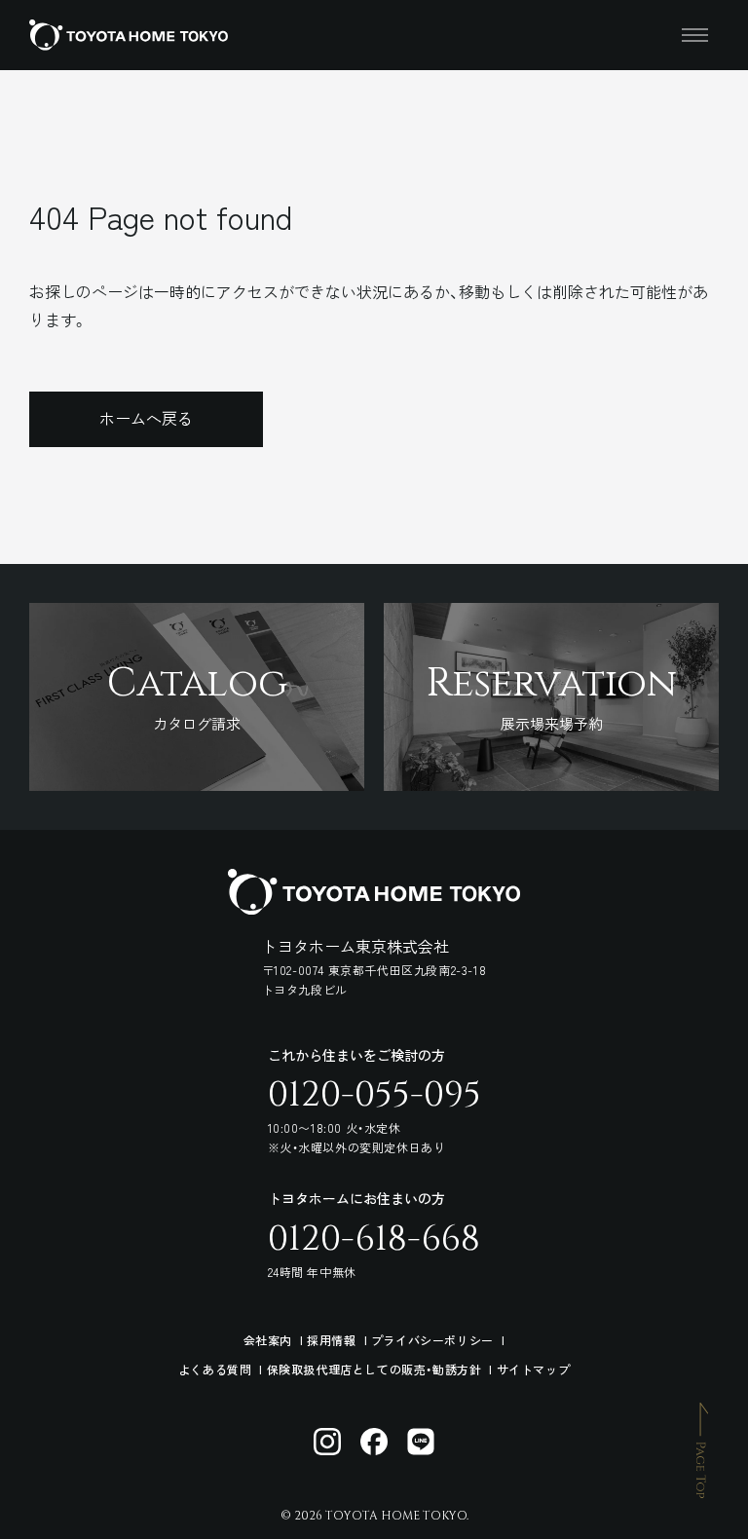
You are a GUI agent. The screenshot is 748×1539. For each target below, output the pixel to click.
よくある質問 (215, 1369)
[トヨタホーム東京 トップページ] (128, 35)
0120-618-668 (374, 1239)
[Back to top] (702, 1449)
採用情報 (331, 1340)
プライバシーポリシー (432, 1340)
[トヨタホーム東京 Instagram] (327, 1441)
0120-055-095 (374, 1094)
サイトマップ (534, 1369)
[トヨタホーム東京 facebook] (374, 1441)
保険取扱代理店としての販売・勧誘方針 (374, 1369)
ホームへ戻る (146, 418)
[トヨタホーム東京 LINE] (420, 1441)
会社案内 (267, 1340)
